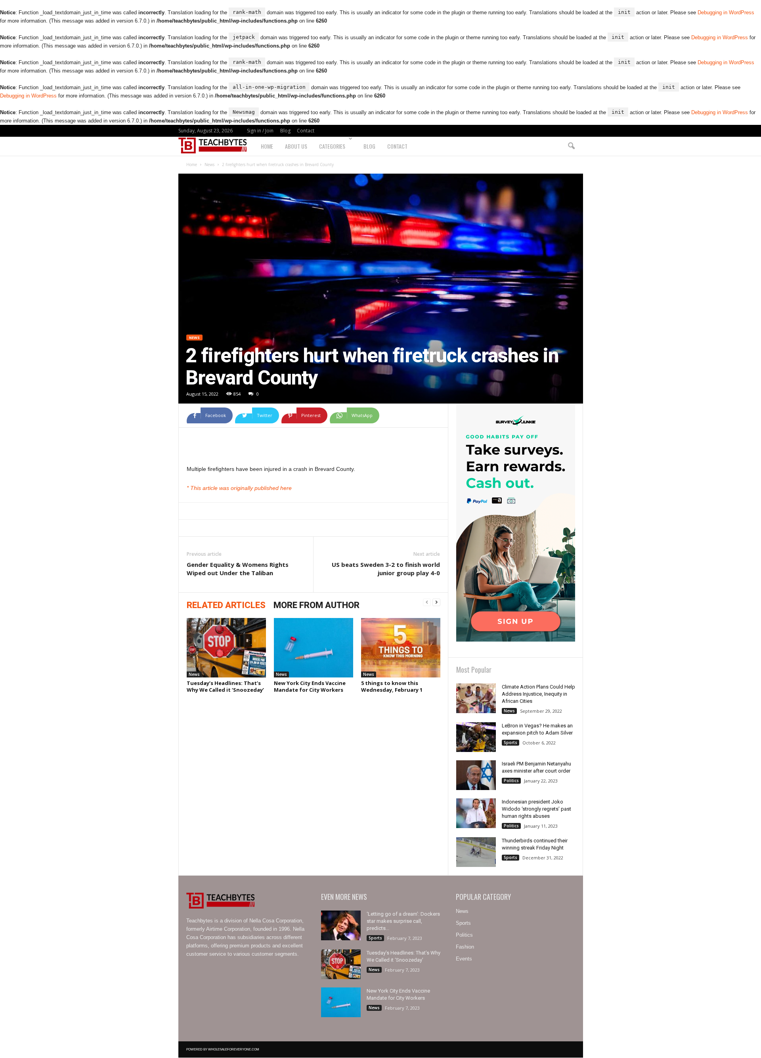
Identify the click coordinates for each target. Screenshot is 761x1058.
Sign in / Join (260, 130)
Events (464, 959)
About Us (296, 146)
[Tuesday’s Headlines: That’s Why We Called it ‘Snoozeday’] (226, 647)
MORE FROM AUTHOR (316, 605)
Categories (332, 146)
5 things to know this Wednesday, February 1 (392, 686)
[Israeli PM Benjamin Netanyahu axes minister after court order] (476, 775)
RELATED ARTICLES (226, 605)
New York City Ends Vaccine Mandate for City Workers (310, 686)
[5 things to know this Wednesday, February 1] (400, 647)
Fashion (465, 947)
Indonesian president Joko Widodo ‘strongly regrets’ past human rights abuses (536, 809)
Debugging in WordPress (726, 12)
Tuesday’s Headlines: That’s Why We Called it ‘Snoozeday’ (225, 686)
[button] (571, 146)
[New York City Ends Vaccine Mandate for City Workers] (313, 647)
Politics (511, 780)
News (209, 164)
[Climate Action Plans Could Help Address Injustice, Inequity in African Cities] (476, 698)
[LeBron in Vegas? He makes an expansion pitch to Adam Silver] (476, 737)
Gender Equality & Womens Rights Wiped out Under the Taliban (238, 569)
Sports (510, 742)
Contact (305, 130)
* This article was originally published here (239, 488)
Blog (285, 130)
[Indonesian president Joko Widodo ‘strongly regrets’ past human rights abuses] (476, 813)
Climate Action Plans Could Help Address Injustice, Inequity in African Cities (538, 694)
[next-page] (436, 603)
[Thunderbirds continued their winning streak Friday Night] (476, 852)
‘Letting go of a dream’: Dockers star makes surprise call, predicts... (403, 921)
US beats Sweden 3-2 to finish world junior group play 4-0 (386, 569)
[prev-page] (427, 603)
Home (267, 146)
